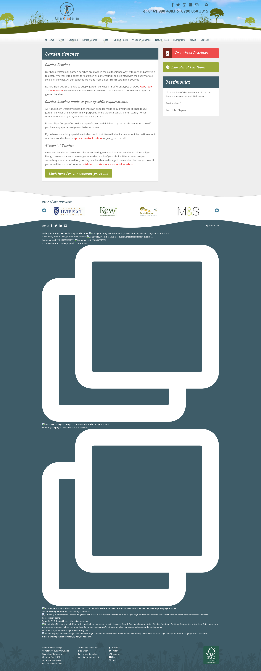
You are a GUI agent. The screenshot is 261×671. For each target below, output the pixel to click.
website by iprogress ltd (89, 657)
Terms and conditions (88, 647)
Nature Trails (162, 39)
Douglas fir (56, 90)
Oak (142, 86)
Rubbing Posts (120, 39)
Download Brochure (191, 53)
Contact (205, 39)
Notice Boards (89, 39)
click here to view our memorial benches (107, 164)
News (193, 39)
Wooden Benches (141, 39)
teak (149, 86)
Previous (44, 210)
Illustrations (179, 39)
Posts (105, 39)
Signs (61, 39)
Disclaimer (83, 650)
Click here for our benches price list (78, 173)
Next (217, 210)
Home (51, 39)
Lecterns (73, 39)
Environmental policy (87, 654)
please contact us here (89, 138)
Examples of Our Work (187, 67)
